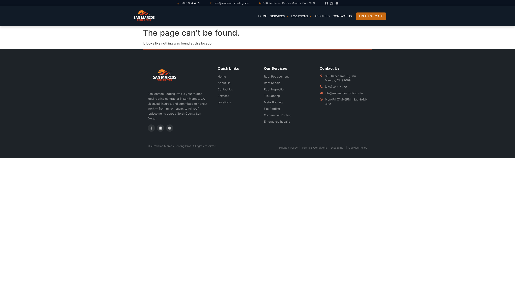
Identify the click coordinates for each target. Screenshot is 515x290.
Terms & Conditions (314, 147)
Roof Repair (272, 83)
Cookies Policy (357, 147)
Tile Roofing (272, 95)
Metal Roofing (273, 102)
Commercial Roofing (277, 115)
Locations (299, 16)
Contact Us (342, 16)
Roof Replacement (276, 76)
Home (262, 16)
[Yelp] (337, 3)
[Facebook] (326, 3)
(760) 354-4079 (190, 3)
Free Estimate (371, 16)
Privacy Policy (288, 147)
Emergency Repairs (277, 121)
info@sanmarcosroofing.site (231, 3)
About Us (322, 16)
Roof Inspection (274, 89)
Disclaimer (337, 147)
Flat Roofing (272, 108)
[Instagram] (331, 3)
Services (277, 16)
